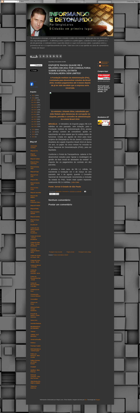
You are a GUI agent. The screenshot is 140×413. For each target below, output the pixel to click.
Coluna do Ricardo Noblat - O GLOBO (35, 284)
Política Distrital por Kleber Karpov (35, 362)
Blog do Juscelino (36, 192)
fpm (86, 399)
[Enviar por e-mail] (50, 194)
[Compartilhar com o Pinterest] (58, 194)
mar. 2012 (34, 105)
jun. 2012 (34, 112)
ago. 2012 (34, 117)
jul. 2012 (34, 114)
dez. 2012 (34, 126)
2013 (33, 129)
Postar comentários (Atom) (60, 255)
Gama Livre (34, 320)
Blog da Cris (34, 151)
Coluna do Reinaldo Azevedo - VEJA (35, 271)
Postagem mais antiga (85, 252)
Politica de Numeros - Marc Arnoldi (35, 355)
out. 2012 (34, 121)
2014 (33, 132)
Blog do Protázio (35, 205)
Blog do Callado (35, 159)
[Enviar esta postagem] (85, 191)
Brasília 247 (34, 225)
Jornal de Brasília (36, 339)
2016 (33, 137)
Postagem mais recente (55, 252)
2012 (33, 98)
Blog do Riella (35, 208)
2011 (33, 95)
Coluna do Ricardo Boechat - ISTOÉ (35, 278)
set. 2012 (34, 119)
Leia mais (75, 182)
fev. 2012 (34, 102)
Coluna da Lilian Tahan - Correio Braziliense (35, 244)
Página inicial (70, 252)
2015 (33, 134)
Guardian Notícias (36, 323)
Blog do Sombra (35, 216)
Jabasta (33, 331)
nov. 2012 (34, 124)
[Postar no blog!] (52, 194)
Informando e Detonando (105, 62)
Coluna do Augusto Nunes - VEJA (35, 250)
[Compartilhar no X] (54, 194)
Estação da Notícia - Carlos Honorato (35, 315)
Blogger (98, 399)
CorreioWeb (34, 299)
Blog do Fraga (35, 171)
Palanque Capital (35, 346)
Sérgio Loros (33, 81)
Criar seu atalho (34, 87)
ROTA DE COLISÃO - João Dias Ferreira (35, 376)
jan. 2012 (34, 100)
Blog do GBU (34, 179)
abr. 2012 (34, 107)
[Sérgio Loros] (31, 85)
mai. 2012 (34, 109)
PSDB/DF (33, 367)
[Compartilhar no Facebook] (56, 194)
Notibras (33, 342)
